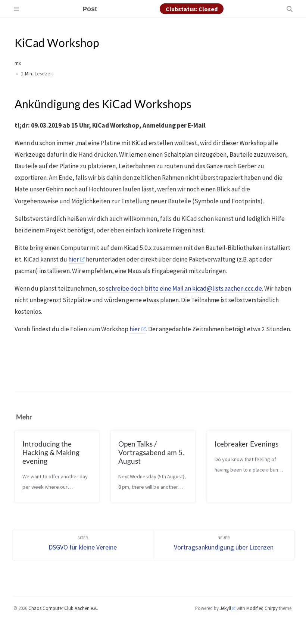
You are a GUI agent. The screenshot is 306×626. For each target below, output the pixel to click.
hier (73, 259)
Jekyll (225, 608)
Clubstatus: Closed (192, 9)
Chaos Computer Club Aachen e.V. (62, 608)
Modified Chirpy (262, 608)
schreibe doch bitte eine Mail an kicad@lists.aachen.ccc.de (184, 288)
